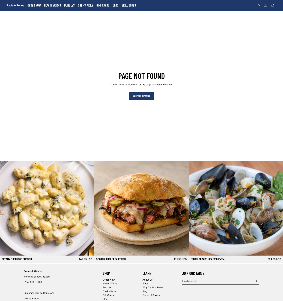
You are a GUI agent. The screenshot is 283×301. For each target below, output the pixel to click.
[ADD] (89, 250)
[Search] (258, 5)
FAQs (145, 283)
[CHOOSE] (184, 250)
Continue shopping (141, 96)
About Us (147, 279)
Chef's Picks (109, 291)
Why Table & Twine (152, 287)
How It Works (110, 283)
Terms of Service (151, 295)
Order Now (109, 279)
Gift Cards (108, 295)
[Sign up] (256, 280)
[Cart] (272, 5)
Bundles (107, 287)
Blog (105, 298)
